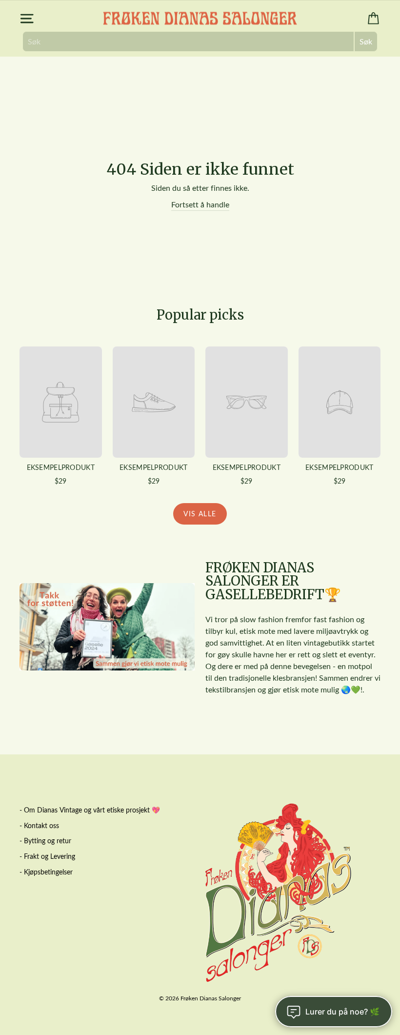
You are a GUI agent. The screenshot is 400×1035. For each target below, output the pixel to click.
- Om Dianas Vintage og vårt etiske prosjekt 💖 (90, 809)
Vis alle (199, 513)
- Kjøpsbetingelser (46, 871)
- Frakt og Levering (47, 856)
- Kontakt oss (39, 825)
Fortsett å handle (200, 204)
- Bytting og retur (45, 840)
